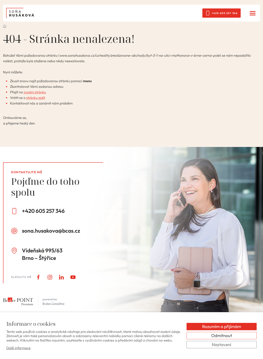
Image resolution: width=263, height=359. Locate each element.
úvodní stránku (35, 92)
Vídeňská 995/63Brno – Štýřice (42, 254)
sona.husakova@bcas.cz (51, 230)
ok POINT (4, 26)
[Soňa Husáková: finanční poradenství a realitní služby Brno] (20, 13)
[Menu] (252, 13)
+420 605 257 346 (225, 13)
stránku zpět (35, 97)
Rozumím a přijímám (221, 326)
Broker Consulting (53, 303)
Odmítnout (221, 335)
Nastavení (221, 344)
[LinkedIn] (61, 277)
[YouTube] (73, 277)
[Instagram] (49, 277)
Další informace (18, 348)
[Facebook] (38, 277)
